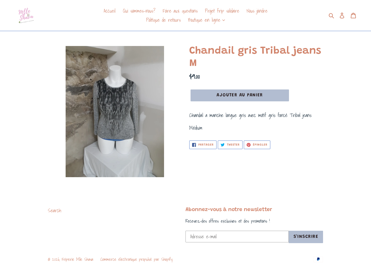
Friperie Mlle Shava (77, 259)
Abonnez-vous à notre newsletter (229, 210)
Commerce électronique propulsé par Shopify (136, 259)
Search (54, 210)
